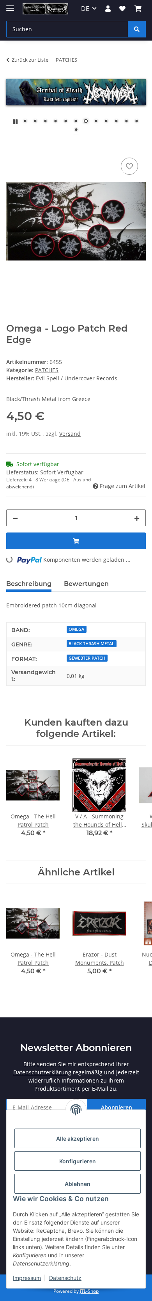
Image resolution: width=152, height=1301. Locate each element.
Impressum (27, 1277)
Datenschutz (65, 1277)
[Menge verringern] (15, 518)
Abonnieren (116, 1107)
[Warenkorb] (138, 8)
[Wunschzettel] (122, 8)
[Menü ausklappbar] (10, 5)
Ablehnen (77, 1183)
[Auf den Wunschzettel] (129, 166)
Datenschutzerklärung (42, 1072)
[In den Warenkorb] (12, 147)
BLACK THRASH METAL (91, 643)
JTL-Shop (89, 1291)
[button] (108, 8)
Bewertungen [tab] (86, 583)
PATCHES (46, 370)
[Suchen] (137, 29)
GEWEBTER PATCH (87, 658)
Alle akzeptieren (77, 1138)
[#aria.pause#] (15, 121)
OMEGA (76, 629)
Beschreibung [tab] (28, 583)
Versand (70, 433)
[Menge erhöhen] (136, 518)
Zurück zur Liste (30, 59)
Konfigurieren (77, 1161)
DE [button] (85, 8)
